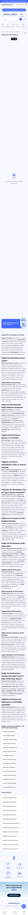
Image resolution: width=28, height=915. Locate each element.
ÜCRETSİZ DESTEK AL (14, 895)
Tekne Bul (15, 913)
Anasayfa (5, 913)
